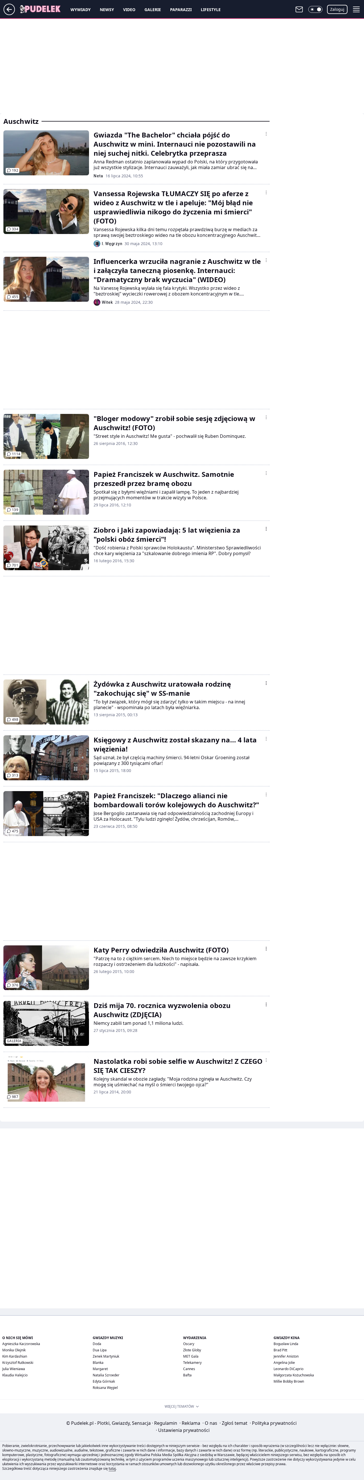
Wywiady (81, 9)
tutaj (112, 1468)
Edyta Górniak (104, 1381)
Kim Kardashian (14, 1356)
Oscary (188, 1343)
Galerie (152, 9)
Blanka (98, 1362)
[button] (315, 9)
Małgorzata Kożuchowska (294, 1375)
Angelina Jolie (284, 1362)
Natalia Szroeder (106, 1375)
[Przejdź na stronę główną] (9, 13)
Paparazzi (181, 9)
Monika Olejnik (14, 1350)
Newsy (107, 9)
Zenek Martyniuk (106, 1356)
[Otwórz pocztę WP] (299, 9)
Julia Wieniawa (13, 1368)
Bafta (187, 1375)
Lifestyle (211, 9)
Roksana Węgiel (105, 1387)
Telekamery (192, 1362)
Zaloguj (337, 9)
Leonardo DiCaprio (288, 1368)
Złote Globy (192, 1350)
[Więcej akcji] (266, 133)
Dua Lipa (100, 1350)
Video (129, 9)
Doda (97, 1343)
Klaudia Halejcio (15, 1375)
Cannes (189, 1368)
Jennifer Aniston (286, 1356)
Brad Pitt (280, 1350)
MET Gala (190, 1356)
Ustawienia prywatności (183, 1430)
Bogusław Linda (286, 1343)
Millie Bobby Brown (289, 1381)
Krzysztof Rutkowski (17, 1362)
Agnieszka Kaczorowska (21, 1343)
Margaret (100, 1368)
